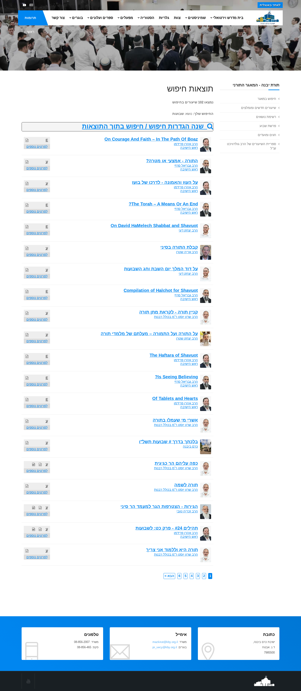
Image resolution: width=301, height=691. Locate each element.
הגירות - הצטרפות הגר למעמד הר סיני (159, 506)
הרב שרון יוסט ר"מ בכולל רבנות (176, 317)
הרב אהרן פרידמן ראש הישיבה (186, 145)
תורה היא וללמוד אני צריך (172, 549)
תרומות (30, 18)
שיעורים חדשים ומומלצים (258, 108)
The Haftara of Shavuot (174, 355)
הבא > (169, 576)
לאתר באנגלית (270, 5)
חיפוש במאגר (267, 99)
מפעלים (126, 18)
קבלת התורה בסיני (179, 247)
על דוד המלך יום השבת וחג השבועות (161, 268)
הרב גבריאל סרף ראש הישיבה (186, 167)
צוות (177, 18)
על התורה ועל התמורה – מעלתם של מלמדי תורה (149, 333)
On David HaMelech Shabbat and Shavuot (154, 225)
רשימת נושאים (266, 117)
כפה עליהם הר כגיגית (176, 463)
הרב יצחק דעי (188, 230)
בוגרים (77, 18)
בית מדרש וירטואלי (228, 18)
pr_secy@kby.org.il (164, 647)
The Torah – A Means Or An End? (163, 204)
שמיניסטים (197, 18)
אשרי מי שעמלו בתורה (175, 420)
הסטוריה (147, 18)
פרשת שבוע (268, 126)
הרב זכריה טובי (187, 511)
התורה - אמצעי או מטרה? (172, 160)
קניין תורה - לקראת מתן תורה (168, 312)
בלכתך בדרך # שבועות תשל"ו (168, 441)
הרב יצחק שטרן (187, 338)
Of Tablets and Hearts (175, 398)
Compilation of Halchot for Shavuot (161, 290)
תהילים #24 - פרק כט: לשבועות (167, 528)
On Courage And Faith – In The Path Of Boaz (151, 139)
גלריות (164, 18)
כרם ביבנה (190, 446)
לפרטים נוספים (37, 146)
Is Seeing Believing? (176, 376)
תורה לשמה (186, 484)
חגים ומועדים (267, 135)
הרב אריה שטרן (187, 252)
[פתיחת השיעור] (27, 140)
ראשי (30, 32)
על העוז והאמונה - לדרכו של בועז (165, 182)
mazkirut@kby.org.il (165, 642)
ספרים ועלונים (101, 18)
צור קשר (58, 18)
